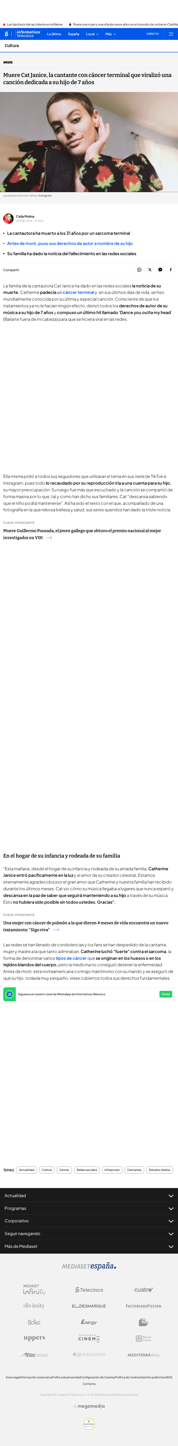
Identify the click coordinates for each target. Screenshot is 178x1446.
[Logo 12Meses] (143, 1338)
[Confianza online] (89, 1428)
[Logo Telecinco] (89, 1290)
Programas (15, 1208)
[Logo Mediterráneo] (143, 1355)
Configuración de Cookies (98, 1377)
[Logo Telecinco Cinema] (89, 1338)
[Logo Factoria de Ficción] (143, 1306)
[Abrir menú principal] (171, 34)
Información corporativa (36, 1377)
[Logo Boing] (34, 1322)
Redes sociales (87, 1170)
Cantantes (134, 1170)
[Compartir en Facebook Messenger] (160, 270)
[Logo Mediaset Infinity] (34, 1290)
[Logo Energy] (89, 1322)
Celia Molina (25, 216)
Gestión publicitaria (154, 1377)
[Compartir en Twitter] (150, 270)
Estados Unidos (159, 1170)
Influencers (112, 1170)
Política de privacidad (66, 1377)
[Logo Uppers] (34, 1338)
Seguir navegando (22, 1233)
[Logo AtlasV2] (34, 1355)
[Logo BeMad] (144, 1322)
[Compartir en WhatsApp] (139, 270)
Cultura (12, 45)
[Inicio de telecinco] (6, 34)
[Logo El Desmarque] (89, 1306)
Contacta (89, 1384)
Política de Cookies (128, 1377)
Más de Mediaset (21, 1246)
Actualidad (26, 1170)
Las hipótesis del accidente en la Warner (35, 24)
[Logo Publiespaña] (89, 1354)
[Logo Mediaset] (89, 1268)
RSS (169, 1377)
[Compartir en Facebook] (171, 270)
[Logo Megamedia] (91, 1406)
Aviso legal (13, 1377)
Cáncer (64, 1170)
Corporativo (17, 1220)
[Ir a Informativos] (27, 34)
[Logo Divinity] (34, 1306)
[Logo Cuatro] (143, 1290)
